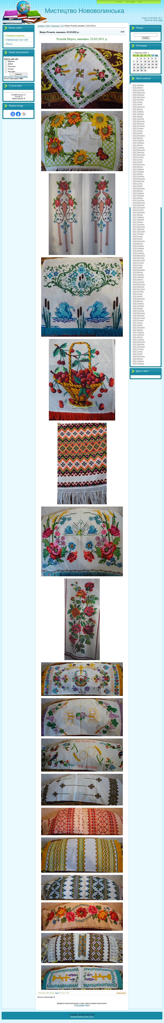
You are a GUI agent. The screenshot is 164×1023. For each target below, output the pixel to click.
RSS (160, 20)
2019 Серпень (138, 282)
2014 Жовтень (138, 205)
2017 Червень (138, 219)
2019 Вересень (139, 284)
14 (134, 64)
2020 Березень (139, 299)
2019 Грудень (138, 291)
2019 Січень (138, 265)
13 (156, 61)
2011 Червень (138, 114)
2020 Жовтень (138, 315)
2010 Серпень (138, 90)
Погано (11, 69)
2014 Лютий (137, 186)
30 (142, 70)
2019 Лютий (137, 267)
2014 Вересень (139, 203)
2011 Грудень (138, 128)
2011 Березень (139, 107)
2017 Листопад (139, 231)
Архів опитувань (21, 77)
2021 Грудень (138, 349)
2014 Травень (138, 193)
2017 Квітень (138, 215)
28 (134, 70)
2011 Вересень (139, 121)
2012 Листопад (139, 155)
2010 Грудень (138, 99)
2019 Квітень (138, 272)
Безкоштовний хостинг (79, 1017)
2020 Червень (138, 306)
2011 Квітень (138, 109)
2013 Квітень (138, 167)
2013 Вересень (139, 179)
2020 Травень (138, 303)
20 (156, 64)
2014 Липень (138, 198)
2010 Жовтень (138, 95)
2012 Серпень (138, 147)
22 (138, 67)
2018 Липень (138, 251)
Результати (8, 77)
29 (138, 70)
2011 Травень (138, 111)
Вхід (140, 2)
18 (149, 64)
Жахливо (11, 71)
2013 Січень (138, 159)
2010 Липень (138, 87)
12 (153, 61)
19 (153, 64)
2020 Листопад (139, 318)
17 (145, 64)
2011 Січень (137, 102)
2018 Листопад (139, 260)
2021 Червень (138, 335)
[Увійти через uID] (12, 114)
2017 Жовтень (138, 229)
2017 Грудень (138, 234)
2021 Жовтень (138, 344)
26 (153, 67)
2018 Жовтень (138, 258)
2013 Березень (139, 164)
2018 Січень (138, 236)
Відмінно (11, 61)
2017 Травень (138, 217)
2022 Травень (138, 361)
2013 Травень (138, 169)
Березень (55, 26)
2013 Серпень (138, 176)
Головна (119, 2)
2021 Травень (138, 332)
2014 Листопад (139, 207)
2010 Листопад (139, 97)
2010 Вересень (139, 92)
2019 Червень (138, 277)
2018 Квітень (138, 243)
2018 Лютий (137, 239)
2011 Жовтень (138, 123)
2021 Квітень (138, 330)
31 (145, 70)
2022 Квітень (138, 359)
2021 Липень (138, 337)
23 (62, 26)
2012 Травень (138, 140)
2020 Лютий (137, 296)
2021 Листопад (139, 347)
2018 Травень (138, 246)
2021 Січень (138, 323)
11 (149, 61)
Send (57, 993)
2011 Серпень (138, 119)
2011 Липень (138, 116)
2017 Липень (138, 222)
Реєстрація (130, 2)
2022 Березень (139, 356)
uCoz (91, 1017)
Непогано (12, 66)
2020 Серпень (138, 311)
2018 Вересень (139, 255)
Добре (10, 64)
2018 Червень (138, 248)
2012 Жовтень (138, 152)
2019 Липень (138, 279)
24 (145, 67)
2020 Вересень (139, 313)
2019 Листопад (139, 289)
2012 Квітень (138, 138)
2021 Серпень (138, 339)
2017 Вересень (139, 227)
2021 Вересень (139, 342)
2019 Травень (138, 275)
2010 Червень (138, 85)
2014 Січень (138, 183)
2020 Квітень (138, 301)
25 (149, 67)
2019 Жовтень (138, 287)
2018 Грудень (138, 263)
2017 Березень (139, 212)
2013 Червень (138, 171)
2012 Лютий (137, 133)
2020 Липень (138, 308)
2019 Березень (139, 270)
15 (138, 64)
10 (145, 61)
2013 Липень (138, 174)
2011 (48, 26)
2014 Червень (138, 195)
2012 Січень (138, 131)
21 (134, 67)
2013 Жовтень (138, 181)
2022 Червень (138, 363)
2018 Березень (139, 241)
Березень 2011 (141, 53)
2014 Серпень (138, 200)
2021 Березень (139, 327)
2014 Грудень (138, 210)
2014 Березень (139, 188)
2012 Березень (139, 135)
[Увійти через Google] (23, 114)
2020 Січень (138, 294)
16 (142, 64)
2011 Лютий (137, 104)
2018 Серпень (138, 253)
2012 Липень (138, 145)
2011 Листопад (139, 126)
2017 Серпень (138, 224)
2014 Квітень (138, 191)
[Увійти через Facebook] (18, 114)
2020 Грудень (138, 320)
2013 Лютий (137, 162)
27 (156, 67)
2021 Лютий (137, 325)
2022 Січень (138, 351)
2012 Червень (138, 143)
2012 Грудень (138, 157)
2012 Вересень (139, 150)
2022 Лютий (137, 354)
